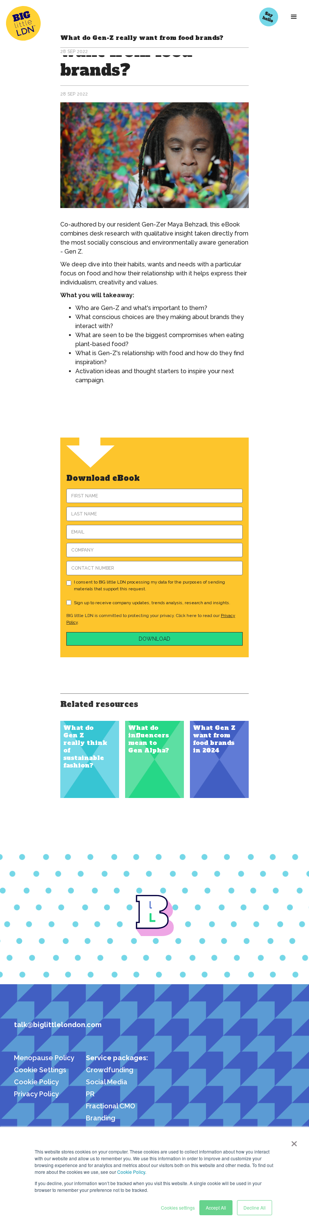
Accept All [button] (216, 1207)
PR (90, 1094)
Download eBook (103, 478)
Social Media (106, 1082)
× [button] (294, 1141)
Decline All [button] (254, 1207)
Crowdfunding (109, 1070)
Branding (100, 1118)
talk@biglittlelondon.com (57, 1025)
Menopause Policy (44, 1058)
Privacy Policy (36, 1094)
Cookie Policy (131, 1172)
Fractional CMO (110, 1106)
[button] (294, 17)
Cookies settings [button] (178, 1207)
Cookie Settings (40, 1070)
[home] (29, 23)
